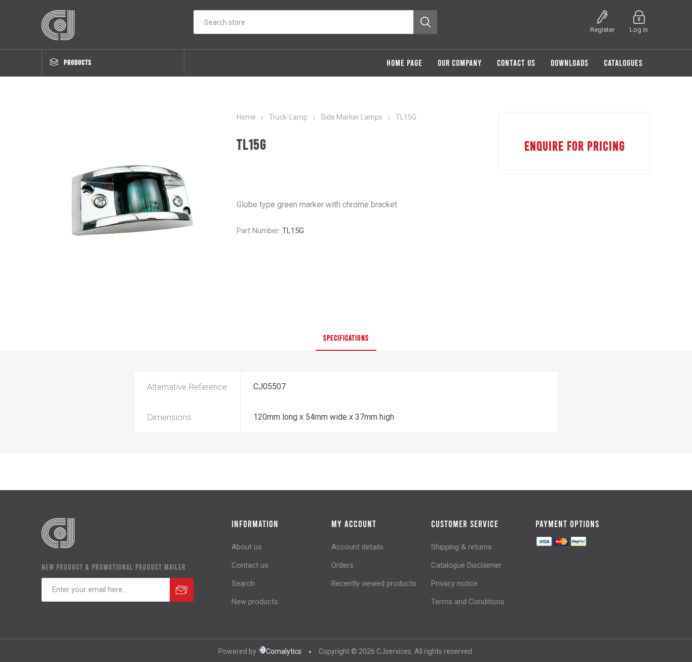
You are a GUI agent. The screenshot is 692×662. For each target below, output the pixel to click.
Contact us (250, 565)
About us (247, 546)
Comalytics (283, 651)
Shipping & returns (461, 546)
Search (243, 583)
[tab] (346, 338)
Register (602, 29)
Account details (357, 546)
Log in (639, 29)
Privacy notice (454, 583)
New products (255, 601)
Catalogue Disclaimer (466, 565)
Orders (342, 565)
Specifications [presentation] (346, 337)
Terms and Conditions (468, 601)
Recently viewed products (373, 583)
